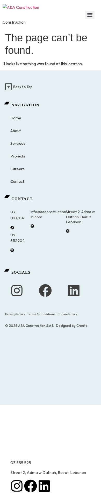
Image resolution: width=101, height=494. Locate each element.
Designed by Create (72, 326)
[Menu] (90, 15)
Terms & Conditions (41, 314)
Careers (17, 168)
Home (15, 117)
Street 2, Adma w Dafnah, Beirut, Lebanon (80, 216)
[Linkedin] (73, 290)
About (15, 130)
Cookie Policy (67, 314)
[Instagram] (16, 290)
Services (17, 143)
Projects (17, 156)
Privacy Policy (15, 314)
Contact (17, 181)
